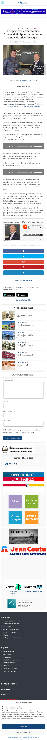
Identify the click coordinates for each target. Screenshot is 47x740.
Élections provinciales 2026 (24, 316)
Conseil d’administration (11, 621)
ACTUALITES (15, 28)
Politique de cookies (14, 737)
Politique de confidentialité (30, 737)
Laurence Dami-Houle (28, 81)
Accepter (23, 726)
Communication (30, 333)
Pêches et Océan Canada (34, 591)
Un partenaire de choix (11, 629)
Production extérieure (11, 660)
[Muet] (35, 146)
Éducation (28, 343)
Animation (7, 654)
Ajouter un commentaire (28, 42)
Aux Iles (10, 464)
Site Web (6, 420)
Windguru (13, 591)
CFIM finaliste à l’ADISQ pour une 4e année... (25, 336)
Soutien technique (9, 671)
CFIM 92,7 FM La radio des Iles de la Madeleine (15, 245)
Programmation (9, 663)
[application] (23, 146)
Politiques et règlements (12, 638)
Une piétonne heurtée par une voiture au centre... (25, 326)
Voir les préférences (23, 732)
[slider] (39, 146)
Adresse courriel (9, 411)
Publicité (6, 665)
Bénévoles (7, 657)
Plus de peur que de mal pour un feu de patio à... (25, 356)
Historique (7, 626)
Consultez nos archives (23, 280)
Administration (8, 651)
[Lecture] (9, 146)
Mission (6, 635)
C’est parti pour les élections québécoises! (24, 366)
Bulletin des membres (11, 624)
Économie (25, 28)
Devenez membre (9, 632)
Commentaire (8, 381)
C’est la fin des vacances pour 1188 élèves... (25, 346)
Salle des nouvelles (10, 668)
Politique (33, 28)
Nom (5, 402)
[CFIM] (23, 2)
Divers (27, 323)
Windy (13, 594)
